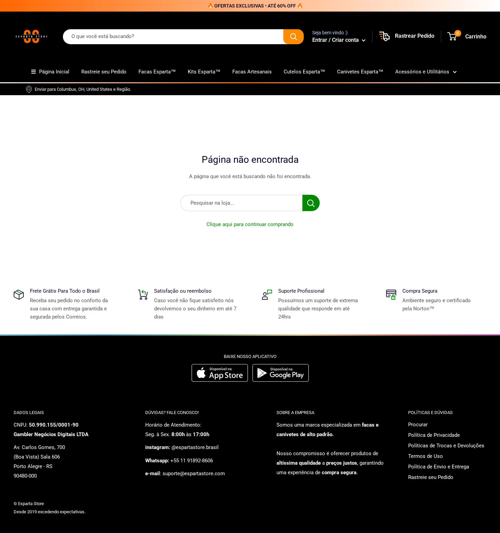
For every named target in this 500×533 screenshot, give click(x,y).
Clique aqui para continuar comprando (250, 224)
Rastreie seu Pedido (104, 72)
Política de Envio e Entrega (438, 467)
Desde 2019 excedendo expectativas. (49, 511)
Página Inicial (54, 72)
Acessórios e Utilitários (422, 72)
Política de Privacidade (434, 435)
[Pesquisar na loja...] (311, 203)
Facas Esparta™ (157, 72)
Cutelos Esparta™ (304, 72)
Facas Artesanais (252, 72)
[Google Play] (281, 380)
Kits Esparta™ (204, 72)
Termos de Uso (425, 456)
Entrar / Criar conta (336, 40)
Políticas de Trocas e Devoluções (446, 446)
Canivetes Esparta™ (360, 72)
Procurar (418, 425)
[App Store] (220, 380)
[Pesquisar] (293, 36)
